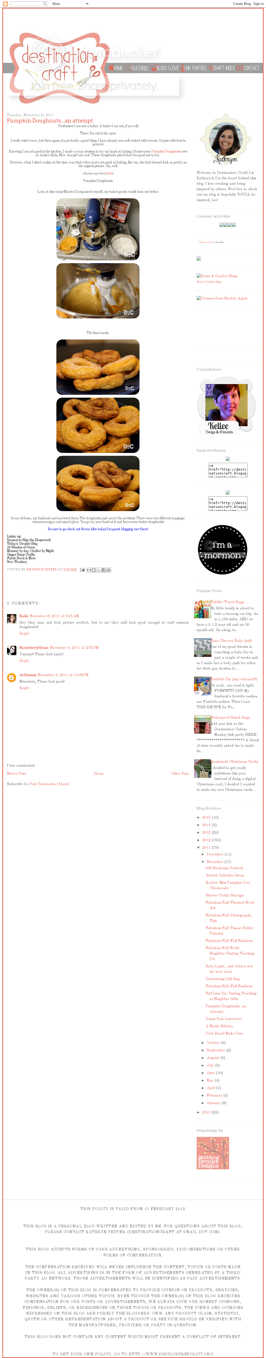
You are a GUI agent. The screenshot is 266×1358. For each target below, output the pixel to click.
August (213, 1058)
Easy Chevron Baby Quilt (231, 641)
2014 (207, 825)
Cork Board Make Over (224, 1033)
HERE (109, 173)
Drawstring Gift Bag (223, 979)
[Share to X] (98, 570)
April (211, 1088)
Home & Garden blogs (209, 282)
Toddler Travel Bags (227, 602)
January (214, 1103)
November (215, 862)
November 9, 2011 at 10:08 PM (63, 675)
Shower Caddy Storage (225, 895)
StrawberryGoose (34, 648)
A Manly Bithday (219, 1026)
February (215, 1095)
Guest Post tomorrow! (224, 1019)
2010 (207, 1112)
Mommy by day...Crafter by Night (31, 551)
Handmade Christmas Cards (234, 762)
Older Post (180, 774)
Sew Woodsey (17, 562)
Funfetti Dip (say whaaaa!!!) (233, 679)
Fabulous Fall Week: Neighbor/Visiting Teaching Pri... (230, 953)
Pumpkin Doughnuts (166, 151)
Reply (24, 633)
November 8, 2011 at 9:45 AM (54, 616)
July (211, 1065)
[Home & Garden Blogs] (217, 276)
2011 (207, 848)
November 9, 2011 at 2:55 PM (74, 648)
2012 (207, 840)
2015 (207, 817)
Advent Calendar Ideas (225, 875)
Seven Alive (89, 529)
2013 (207, 832)
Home (99, 774)
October (214, 1043)
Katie (23, 616)
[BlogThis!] (93, 570)
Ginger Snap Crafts (21, 554)
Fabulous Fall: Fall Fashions (229, 941)
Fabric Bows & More (21, 558)
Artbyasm (27, 675)
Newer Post (16, 774)
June (211, 1073)
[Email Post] (82, 569)
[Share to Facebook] (103, 570)
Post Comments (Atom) (49, 784)
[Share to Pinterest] (108, 570)
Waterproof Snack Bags (230, 717)
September (216, 1050)
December (215, 854)
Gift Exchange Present (224, 868)
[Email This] (88, 570)
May (211, 1080)
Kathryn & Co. (206, 242)
